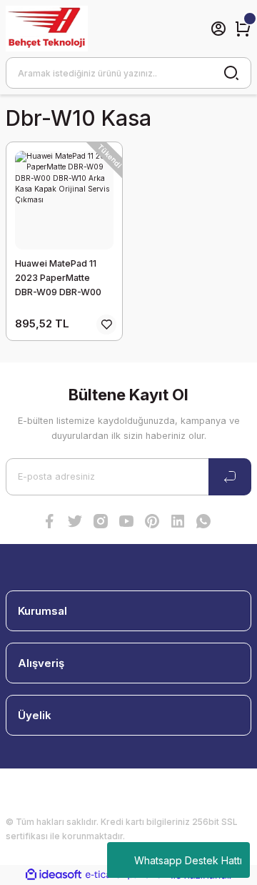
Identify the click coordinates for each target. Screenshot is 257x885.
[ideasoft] (53, 875)
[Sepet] (242, 28)
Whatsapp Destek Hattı (188, 860)
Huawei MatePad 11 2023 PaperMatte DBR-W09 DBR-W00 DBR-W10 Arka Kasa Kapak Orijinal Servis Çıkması (58, 279)
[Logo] (47, 28)
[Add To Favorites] (106, 325)
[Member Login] (218, 28)
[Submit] (229, 476)
